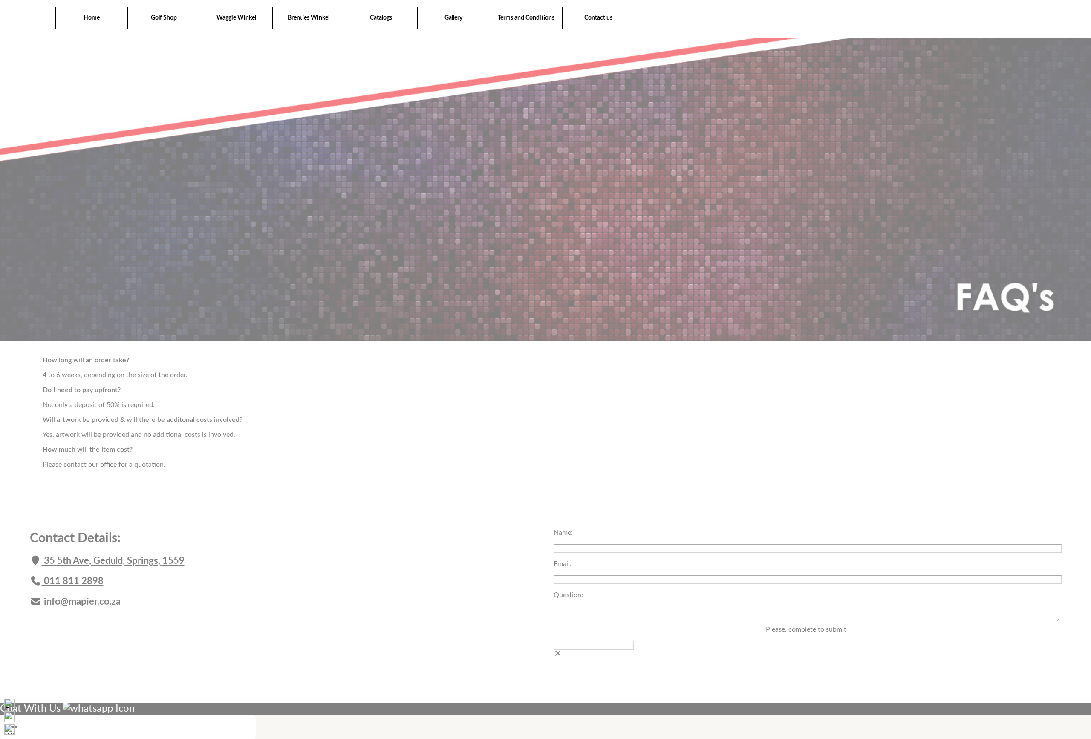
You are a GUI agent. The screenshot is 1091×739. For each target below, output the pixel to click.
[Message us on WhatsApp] (9, 729)
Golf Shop (164, 18)
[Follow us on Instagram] (9, 716)
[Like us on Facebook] (9, 704)
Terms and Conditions (526, 18)
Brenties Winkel (308, 18)
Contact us (598, 18)
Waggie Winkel (236, 18)
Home (92, 18)
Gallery (453, 18)
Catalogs (381, 18)
